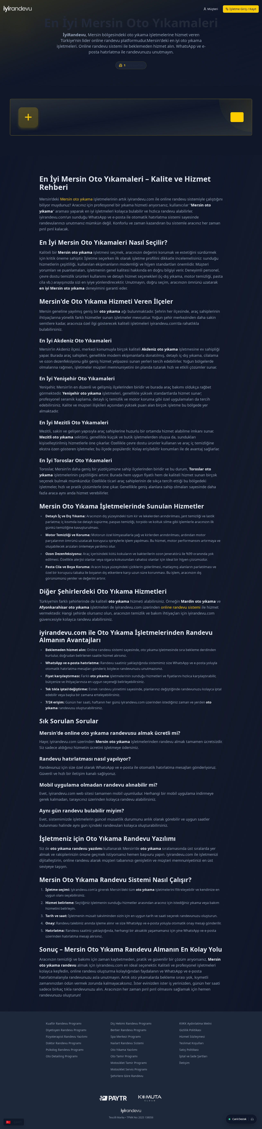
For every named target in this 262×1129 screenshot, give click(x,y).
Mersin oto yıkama (76, 199)
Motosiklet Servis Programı (129, 1069)
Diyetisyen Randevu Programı (66, 1030)
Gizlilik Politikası (190, 1030)
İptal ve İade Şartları (193, 1056)
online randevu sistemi (181, 607)
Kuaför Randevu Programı (63, 1023)
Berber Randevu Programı (128, 1030)
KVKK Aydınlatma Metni (195, 1023)
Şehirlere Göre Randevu (127, 1076)
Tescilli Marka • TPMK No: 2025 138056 (131, 1117)
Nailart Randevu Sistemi (127, 1043)
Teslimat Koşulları (191, 1043)
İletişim (184, 1063)
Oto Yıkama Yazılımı (124, 1050)
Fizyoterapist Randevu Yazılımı (66, 1036)
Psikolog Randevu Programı (65, 1050)
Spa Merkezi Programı (126, 1036)
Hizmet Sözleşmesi (192, 1036)
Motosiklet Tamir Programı (129, 1063)
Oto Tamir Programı (124, 1056)
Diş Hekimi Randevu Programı (131, 1023)
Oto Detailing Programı (62, 1056)
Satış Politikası (189, 1050)
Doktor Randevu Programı (63, 1043)
